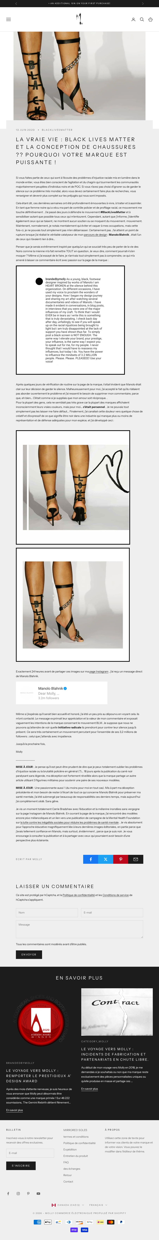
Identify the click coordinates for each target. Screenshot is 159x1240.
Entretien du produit (75, 1156)
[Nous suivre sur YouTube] (38, 1194)
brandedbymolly (20, 1062)
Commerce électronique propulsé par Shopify (90, 1213)
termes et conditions (76, 1136)
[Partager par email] (135, 859)
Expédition (70, 1149)
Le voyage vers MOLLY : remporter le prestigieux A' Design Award (39, 1076)
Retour (67, 1175)
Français (96, 1205)
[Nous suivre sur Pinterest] (28, 1194)
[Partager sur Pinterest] (120, 859)
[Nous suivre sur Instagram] (18, 1194)
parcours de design (95, 234)
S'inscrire (21, 1165)
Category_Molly (95, 1041)
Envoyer (29, 954)
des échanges (71, 1168)
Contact (68, 1181)
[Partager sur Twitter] (105, 859)
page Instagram (98, 671)
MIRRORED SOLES (75, 1130)
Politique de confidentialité (79, 895)
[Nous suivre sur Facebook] (8, 1194)
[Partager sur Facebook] (90, 859)
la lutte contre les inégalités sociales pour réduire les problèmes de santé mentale (69, 822)
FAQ (66, 1162)
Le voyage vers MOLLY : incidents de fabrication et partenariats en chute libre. (115, 1054)
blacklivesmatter (57, 129)
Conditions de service (116, 895)
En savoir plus (14, 1110)
